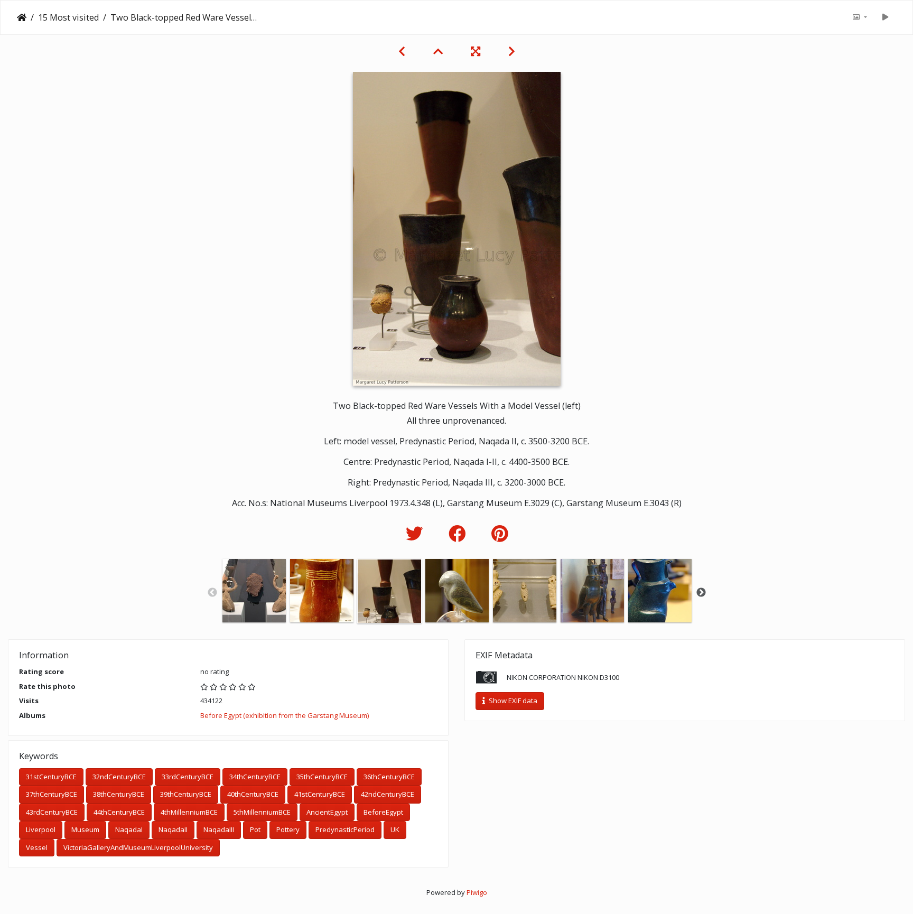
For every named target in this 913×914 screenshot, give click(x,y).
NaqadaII (173, 829)
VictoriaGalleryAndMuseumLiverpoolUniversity (138, 847)
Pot (255, 829)
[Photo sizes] (859, 17)
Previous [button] (212, 592)
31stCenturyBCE (51, 776)
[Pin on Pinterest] (499, 533)
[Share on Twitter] (416, 533)
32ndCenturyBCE (119, 776)
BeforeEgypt (383, 812)
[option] (254, 590)
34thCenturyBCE (255, 776)
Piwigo (477, 892)
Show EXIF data (512, 700)
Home (21, 17)
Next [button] (701, 592)
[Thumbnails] (439, 51)
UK (394, 829)
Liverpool (40, 829)
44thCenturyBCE (119, 812)
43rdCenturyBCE (52, 812)
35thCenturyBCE (322, 776)
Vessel (37, 847)
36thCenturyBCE (389, 776)
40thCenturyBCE (252, 794)
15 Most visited (68, 17)
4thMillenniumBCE (189, 812)
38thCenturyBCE (118, 794)
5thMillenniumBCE (262, 812)
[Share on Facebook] (459, 533)
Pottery (288, 829)
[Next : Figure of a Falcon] (512, 51)
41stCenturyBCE (319, 794)
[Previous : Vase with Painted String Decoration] (403, 51)
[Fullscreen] (477, 51)
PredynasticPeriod (345, 829)
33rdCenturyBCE (187, 776)
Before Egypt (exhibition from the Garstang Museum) (284, 715)
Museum (85, 829)
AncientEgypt (327, 812)
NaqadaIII (218, 829)
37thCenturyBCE (51, 794)
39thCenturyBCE (185, 794)
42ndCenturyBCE (387, 794)
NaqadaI (129, 829)
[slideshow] (885, 17)
